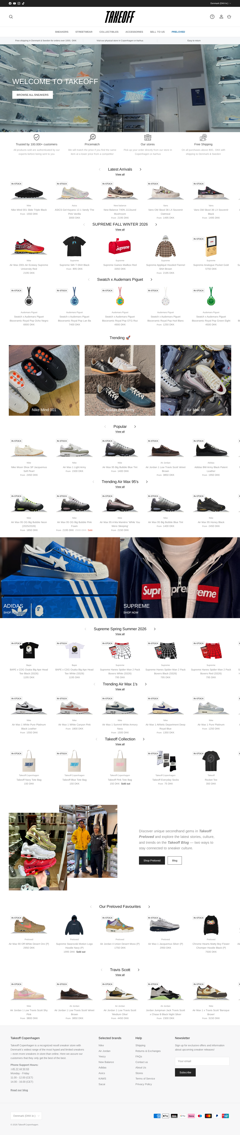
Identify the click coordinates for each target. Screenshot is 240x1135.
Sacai (102, 1084)
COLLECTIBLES (108, 31)
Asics (102, 1073)
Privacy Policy (143, 1084)
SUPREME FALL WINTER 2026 (120, 224)
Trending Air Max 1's (120, 684)
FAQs (138, 1056)
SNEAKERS (61, 31)
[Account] (220, 17)
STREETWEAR (83, 31)
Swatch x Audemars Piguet (120, 279)
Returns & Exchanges (148, 1050)
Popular (120, 426)
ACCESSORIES (134, 31)
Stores (139, 1073)
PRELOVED (178, 31)
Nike (101, 1045)
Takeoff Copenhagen (28, 1124)
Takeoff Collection (120, 739)
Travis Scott (120, 970)
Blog (174, 860)
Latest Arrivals (120, 169)
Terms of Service (145, 1078)
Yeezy (102, 1056)
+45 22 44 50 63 (20, 1069)
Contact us (141, 1062)
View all (120, 174)
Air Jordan (104, 1050)
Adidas (102, 1067)
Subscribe (185, 1072)
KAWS (102, 1078)
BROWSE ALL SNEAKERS (32, 94)
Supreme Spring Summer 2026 (120, 629)
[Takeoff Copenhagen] (120, 16)
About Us (140, 1067)
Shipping (140, 1045)
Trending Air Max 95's (120, 481)
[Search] (11, 17)
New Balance (106, 1062)
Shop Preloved (152, 860)
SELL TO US (157, 31)
